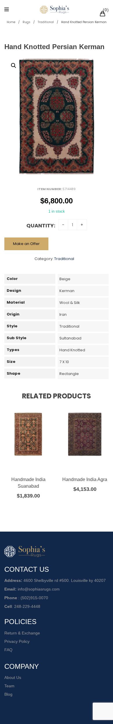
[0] (103, 14)
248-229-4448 (27, 606)
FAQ (8, 649)
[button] (13, 65)
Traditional (46, 22)
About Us (12, 677)
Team (9, 686)
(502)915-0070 (34, 597)
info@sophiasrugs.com (39, 589)
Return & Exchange (22, 633)
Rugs (26, 22)
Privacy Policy (17, 641)
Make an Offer (26, 243)
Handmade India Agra (84, 479)
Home (11, 22)
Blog (8, 694)
